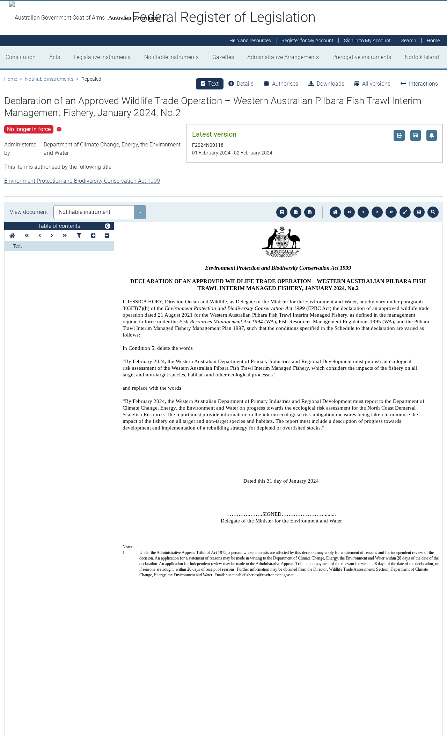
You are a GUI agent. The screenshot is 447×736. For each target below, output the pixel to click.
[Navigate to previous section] (363, 212)
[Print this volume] (419, 212)
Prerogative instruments (361, 57)
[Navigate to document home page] (12, 235)
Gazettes (223, 57)
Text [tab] (213, 83)
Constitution (21, 57)
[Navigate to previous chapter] (349, 212)
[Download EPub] (281, 212)
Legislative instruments (102, 57)
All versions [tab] (376, 83)
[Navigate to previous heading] (39, 235)
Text (17, 246)
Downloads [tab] (330, 83)
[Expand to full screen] (405, 212)
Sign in (367, 40)
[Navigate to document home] (335, 212)
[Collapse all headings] (107, 235)
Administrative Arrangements (283, 57)
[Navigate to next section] (377, 212)
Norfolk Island (422, 57)
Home (10, 79)
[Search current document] (433, 212)
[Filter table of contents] (79, 235)
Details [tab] (245, 83)
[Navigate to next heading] (51, 235)
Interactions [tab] (423, 83)
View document (29, 212)
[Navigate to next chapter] (391, 212)
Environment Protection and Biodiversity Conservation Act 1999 (82, 181)
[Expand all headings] (93, 235)
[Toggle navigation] (107, 226)
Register (307, 40)
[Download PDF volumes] (295, 212)
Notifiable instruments (171, 57)
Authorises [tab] (285, 83)
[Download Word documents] (309, 212)
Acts (54, 57)
